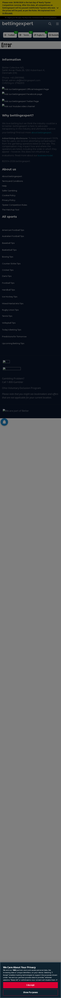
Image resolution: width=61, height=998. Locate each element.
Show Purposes (30, 992)
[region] (30, 980)
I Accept (30, 985)
